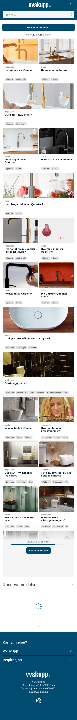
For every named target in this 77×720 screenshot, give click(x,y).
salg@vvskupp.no (38, 692)
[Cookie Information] (38, 701)
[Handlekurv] (72, 5)
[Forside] (40, 5)
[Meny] (6, 5)
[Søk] (70, 15)
